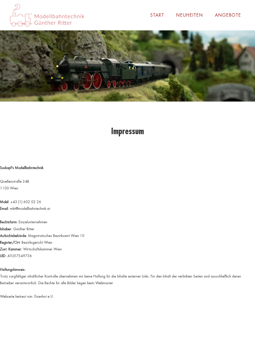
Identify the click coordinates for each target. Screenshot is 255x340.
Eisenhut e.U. (44, 296)
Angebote (228, 15)
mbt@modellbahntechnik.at (30, 208)
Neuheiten (189, 15)
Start (157, 15)
